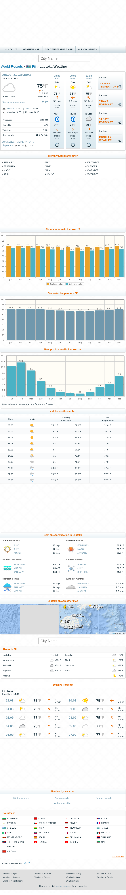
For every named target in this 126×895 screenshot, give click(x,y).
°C (11, 49)
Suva (67, 670)
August (49, 174)
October (91, 166)
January (8, 162)
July (47, 170)
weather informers (63, 886)
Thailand (106, 837)
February (9, 166)
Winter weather (21, 798)
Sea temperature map (59, 49)
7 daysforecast (106, 103)
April (7, 174)
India (41, 828)
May (47, 162)
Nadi (67, 660)
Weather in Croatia (105, 877)
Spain (41, 837)
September (8, 145)
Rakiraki (6, 665)
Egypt (73, 823)
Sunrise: (10, 108)
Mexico (105, 832)
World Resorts (12, 66)
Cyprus (11, 823)
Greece (11, 828)
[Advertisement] (62, 23)
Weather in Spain (73, 877)
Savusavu (70, 665)
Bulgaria (12, 818)
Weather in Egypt (10, 874)
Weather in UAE (104, 874)
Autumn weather (62, 803)
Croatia (74, 818)
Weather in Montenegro (13, 881)
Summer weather (105, 798)
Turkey (74, 842)
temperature (108, 85)
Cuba (104, 818)
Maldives (43, 832)
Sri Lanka (75, 837)
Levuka (69, 655)
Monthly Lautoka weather (63, 156)
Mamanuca (8, 660)
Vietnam (11, 851)
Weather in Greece (42, 877)
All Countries (87, 49)
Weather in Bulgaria (11, 877)
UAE (103, 842)
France (105, 823)
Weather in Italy (72, 881)
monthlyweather (105, 139)
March (7, 170)
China (41, 818)
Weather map (31, 49)
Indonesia (75, 828)
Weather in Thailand (42, 874)
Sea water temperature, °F (63, 293)
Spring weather (63, 798)
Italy (10, 832)
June (48, 166)
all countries (118, 856)
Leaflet (112, 633)
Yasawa (6, 675)
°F (16, 49)
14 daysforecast (106, 121)
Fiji (34, 66)
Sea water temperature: (13, 102)
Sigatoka (6, 670)
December (92, 174)
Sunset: (28, 108)
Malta (73, 832)
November (92, 170)
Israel (104, 828)
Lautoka (6, 655)
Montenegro (14, 837)
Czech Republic (47, 823)
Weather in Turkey (73, 874)
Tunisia (42, 842)
